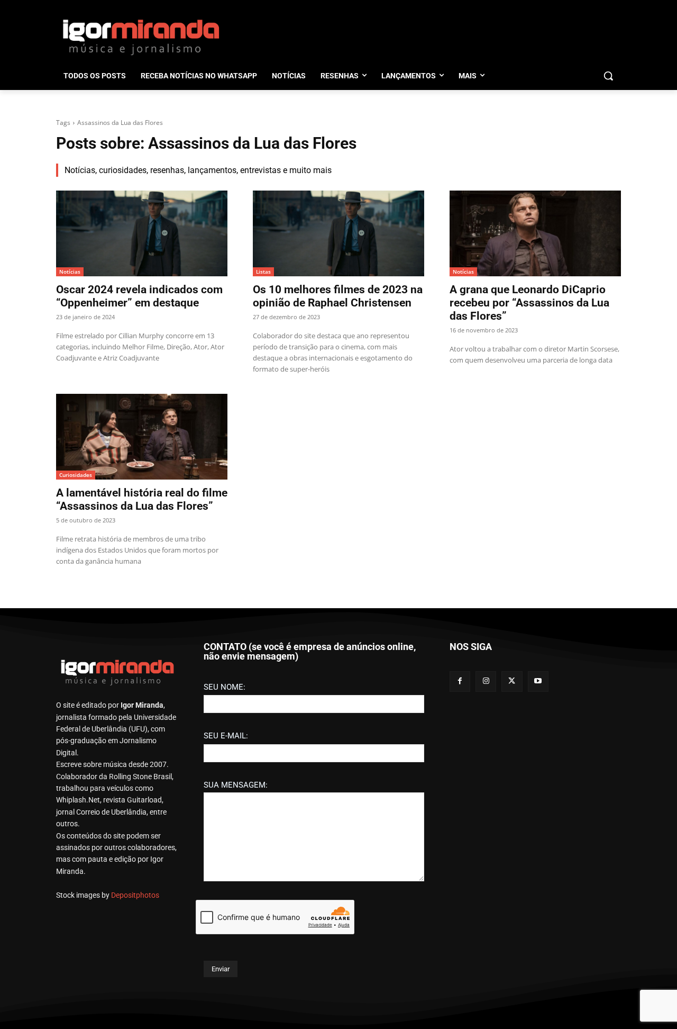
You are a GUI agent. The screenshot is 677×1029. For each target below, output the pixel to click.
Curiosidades (75, 475)
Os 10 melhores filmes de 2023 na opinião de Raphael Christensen (338, 296)
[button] (608, 75)
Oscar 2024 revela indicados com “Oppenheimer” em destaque (139, 296)
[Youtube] (538, 681)
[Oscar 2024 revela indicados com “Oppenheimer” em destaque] (141, 233)
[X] (511, 681)
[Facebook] (460, 681)
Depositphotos (135, 895)
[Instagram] (485, 681)
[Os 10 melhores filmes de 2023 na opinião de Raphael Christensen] (338, 233)
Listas (263, 271)
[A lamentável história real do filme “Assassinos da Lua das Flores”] (141, 437)
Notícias (69, 271)
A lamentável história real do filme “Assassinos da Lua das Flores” (141, 499)
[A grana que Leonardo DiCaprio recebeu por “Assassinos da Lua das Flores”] (535, 233)
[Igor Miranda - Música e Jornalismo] (140, 36)
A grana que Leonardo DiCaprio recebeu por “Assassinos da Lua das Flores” (529, 302)
